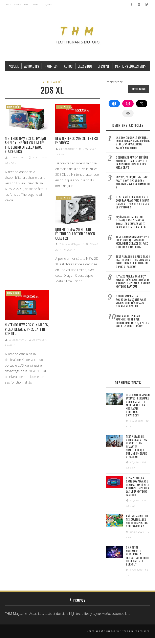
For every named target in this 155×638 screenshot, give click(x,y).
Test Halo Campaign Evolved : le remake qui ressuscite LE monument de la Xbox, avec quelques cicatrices (133, 241)
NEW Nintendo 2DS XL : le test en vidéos (77, 140)
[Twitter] (146, 4)
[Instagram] (139, 4)
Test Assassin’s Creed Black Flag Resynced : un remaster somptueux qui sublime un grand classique (133, 261)
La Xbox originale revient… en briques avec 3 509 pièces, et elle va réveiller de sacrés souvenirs (133, 142)
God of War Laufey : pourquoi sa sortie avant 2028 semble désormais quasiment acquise (131, 301)
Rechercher (114, 82)
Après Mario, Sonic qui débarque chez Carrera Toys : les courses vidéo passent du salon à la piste (132, 221)
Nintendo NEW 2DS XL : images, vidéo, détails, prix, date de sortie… (27, 329)
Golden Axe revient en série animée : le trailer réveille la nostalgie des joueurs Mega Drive (132, 162)
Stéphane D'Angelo (70, 244)
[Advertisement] (128, 354)
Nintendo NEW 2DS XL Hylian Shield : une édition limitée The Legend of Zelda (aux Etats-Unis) (25, 145)
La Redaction (16, 157)
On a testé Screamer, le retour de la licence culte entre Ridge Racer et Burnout (138, 555)
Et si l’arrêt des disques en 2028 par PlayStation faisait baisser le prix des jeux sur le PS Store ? (132, 202)
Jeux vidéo (13, 106)
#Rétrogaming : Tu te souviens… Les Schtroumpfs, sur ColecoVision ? (137, 521)
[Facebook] (131, 4)
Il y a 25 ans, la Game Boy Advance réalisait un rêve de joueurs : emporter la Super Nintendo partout (133, 281)
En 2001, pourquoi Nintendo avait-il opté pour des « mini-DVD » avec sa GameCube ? (133, 182)
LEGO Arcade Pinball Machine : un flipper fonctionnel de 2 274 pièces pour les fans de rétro (132, 321)
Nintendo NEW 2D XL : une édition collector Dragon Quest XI (75, 234)
